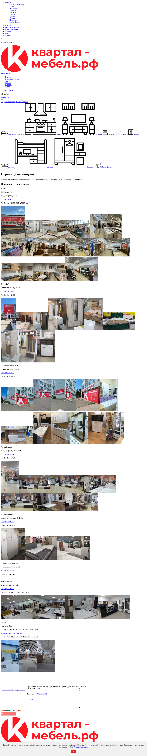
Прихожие (13, 20)
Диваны (12, 16)
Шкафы (12, 14)
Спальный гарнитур (88, 689)
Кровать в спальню (88, 695)
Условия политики (80, 747)
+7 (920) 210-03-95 (7, 199)
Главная (8, 25)
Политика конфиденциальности (13, 690)
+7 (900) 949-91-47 (7, 522)
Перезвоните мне (21, 102)
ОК (74, 752)
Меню (3, 73)
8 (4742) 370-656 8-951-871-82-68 (13, 633)
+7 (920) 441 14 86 (7, 570)
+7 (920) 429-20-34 (7, 373)
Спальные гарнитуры (17, 4)
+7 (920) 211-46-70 (7, 454)
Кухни (11, 6)
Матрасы (12, 12)
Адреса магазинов (12, 29)
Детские (12, 18)
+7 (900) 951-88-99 (7, 42)
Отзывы (8, 31)
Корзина (4, 97)
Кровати (12, 10)
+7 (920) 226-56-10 (7, 589)
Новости (8, 33)
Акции (7, 35)
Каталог (8, 3)
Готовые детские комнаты (90, 703)
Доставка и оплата (12, 27)
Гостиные (13, 8)
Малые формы (14, 22)
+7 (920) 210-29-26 (7, 291)
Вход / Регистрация (8, 102)
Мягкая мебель (86, 701)
